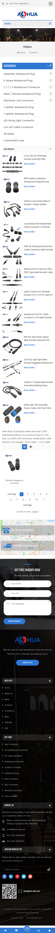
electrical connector (13, 790)
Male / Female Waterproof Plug (22, 94)
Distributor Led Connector (19, 101)
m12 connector (11, 796)
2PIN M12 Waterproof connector (14, 482)
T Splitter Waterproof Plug (19, 114)
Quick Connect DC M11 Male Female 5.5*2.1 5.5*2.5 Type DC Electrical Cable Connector (38, 293)
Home (22, 52)
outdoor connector (13, 767)
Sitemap (8, 722)
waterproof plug (12, 773)
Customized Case (14, 140)
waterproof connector (14, 761)
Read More (29, 164)
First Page (12, 494)
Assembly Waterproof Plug (19, 74)
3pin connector (11, 744)
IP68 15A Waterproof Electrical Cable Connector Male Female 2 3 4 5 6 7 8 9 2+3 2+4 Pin (38, 248)
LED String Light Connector (19, 121)
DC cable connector (13, 756)
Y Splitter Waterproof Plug (19, 107)
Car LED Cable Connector (18, 127)
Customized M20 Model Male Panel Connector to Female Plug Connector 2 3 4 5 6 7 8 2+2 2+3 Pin (37, 225)
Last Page (27, 505)
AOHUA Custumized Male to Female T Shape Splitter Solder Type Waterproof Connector (37, 203)
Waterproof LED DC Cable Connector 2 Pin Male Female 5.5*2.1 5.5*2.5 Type (38, 316)
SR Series (9, 134)
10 (37, 499)
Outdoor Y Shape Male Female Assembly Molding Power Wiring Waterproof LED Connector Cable (38, 384)
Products (8, 705)
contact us (28, 662)
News (7, 699)
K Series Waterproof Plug (18, 81)
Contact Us (9, 711)
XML (6, 728)
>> (44, 499)
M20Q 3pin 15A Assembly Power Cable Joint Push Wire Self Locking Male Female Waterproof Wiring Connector (38, 406)
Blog (7, 716)
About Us (9, 693)
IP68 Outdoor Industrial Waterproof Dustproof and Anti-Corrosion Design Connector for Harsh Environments (36, 180)
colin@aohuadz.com (25, 546)
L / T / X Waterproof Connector (22, 87)
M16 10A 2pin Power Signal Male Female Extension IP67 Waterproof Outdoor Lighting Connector (37, 339)
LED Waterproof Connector (16, 750)
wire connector (11, 779)
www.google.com (34, 918)
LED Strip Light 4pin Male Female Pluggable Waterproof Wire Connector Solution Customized (38, 361)
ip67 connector (11, 784)
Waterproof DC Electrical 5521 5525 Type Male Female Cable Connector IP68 (38, 271)
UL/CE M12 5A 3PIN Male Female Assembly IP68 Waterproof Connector (35, 157)
